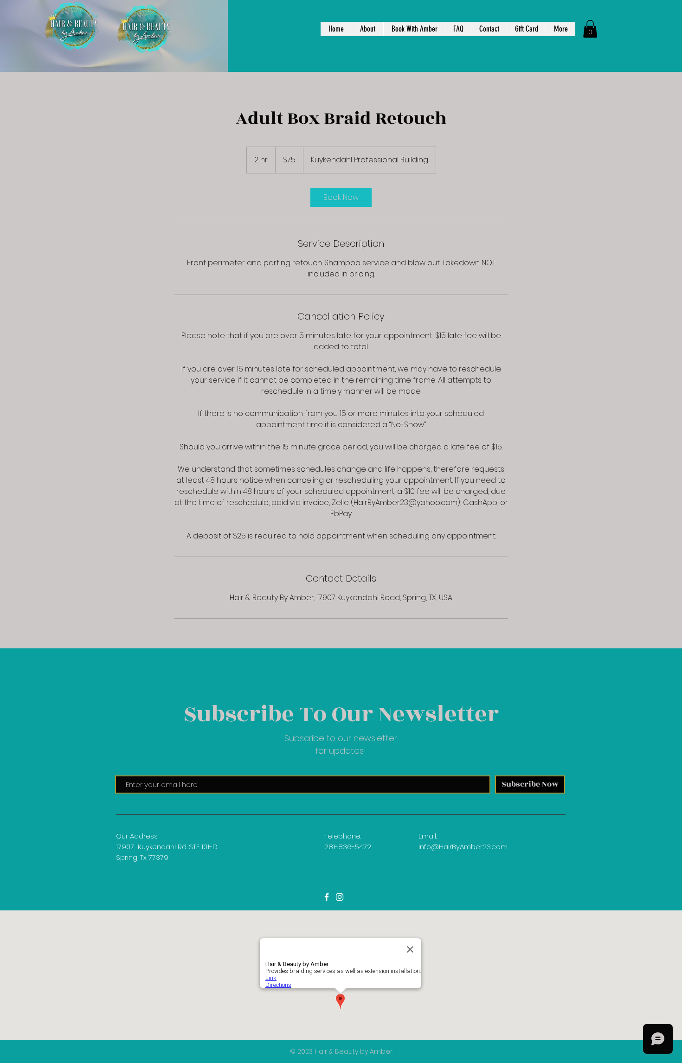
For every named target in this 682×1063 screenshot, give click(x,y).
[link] (341, 197)
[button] (590, 29)
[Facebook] (327, 897)
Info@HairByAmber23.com (463, 847)
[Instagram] (340, 897)
